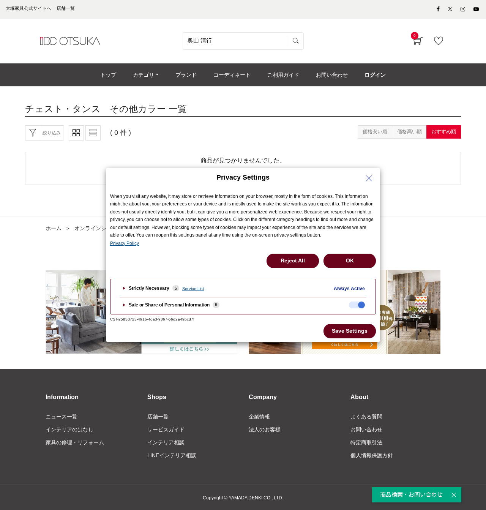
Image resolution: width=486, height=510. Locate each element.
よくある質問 (366, 417)
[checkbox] (357, 305)
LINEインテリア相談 (171, 455)
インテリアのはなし (69, 429)
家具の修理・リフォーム (75, 442)
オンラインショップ (98, 228)
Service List (193, 288)
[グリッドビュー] (76, 133)
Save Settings (350, 331)
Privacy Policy (124, 243)
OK (350, 260)
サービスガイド (166, 429)
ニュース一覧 (61, 417)
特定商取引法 (366, 442)
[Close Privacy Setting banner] (369, 178)
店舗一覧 (158, 417)
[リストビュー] (93, 133)
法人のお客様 (265, 429)
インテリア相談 (166, 442)
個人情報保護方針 (371, 455)
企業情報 (259, 417)
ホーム (54, 228)
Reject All (293, 260)
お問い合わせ (366, 429)
